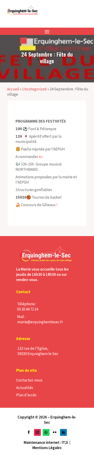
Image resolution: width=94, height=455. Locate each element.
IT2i (65, 442)
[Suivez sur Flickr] (54, 432)
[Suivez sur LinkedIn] (63, 432)
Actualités (24, 387)
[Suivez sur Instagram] (37, 432)
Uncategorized (34, 89)
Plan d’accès (26, 394)
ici (40, 156)
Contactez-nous (29, 380)
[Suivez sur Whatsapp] (46, 432)
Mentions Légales (47, 447)
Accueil (13, 89)
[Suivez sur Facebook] (28, 432)
